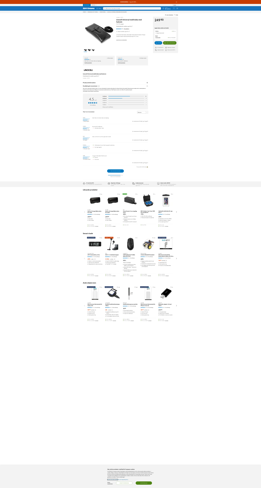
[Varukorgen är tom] (177, 8)
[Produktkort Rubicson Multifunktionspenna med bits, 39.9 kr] (130, 293)
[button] (85, 50)
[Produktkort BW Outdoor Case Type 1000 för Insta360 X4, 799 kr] (148, 200)
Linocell (121, 24)
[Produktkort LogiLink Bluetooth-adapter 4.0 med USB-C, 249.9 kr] (166, 293)
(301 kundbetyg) (97, 214)
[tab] (87, 5)
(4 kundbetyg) (167, 307)
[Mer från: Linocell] (88, 70)
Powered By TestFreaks (141, 166)
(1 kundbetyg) (132, 258)
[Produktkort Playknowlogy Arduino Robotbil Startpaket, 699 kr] (148, 244)
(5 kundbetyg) (167, 214)
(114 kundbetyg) (97, 307)
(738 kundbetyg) (115, 307)
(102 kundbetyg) (115, 214)
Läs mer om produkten (121, 40)
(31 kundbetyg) (150, 256)
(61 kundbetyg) (97, 256)
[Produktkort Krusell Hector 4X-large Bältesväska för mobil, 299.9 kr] (113, 200)
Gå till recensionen (88, 62)
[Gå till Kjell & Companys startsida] (89, 8)
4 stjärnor (105, 98)
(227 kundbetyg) (150, 307)
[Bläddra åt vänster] (84, 211)
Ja (143, 121)
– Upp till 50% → (129, 2)
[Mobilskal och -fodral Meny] (98, 12)
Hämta (159, 42)
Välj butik (96, 226)
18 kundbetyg (126, 28)
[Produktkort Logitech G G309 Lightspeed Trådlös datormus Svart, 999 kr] (130, 244)
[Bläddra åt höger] (176, 211)
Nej (146, 121)
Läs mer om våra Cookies (112, 479)
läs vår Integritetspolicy (123, 479)
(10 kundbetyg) (167, 258)
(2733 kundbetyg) (133, 306)
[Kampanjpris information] (94, 259)
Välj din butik (157, 37)
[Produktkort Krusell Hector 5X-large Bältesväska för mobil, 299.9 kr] (95, 200)
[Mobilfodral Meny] (106, 12)
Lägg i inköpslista (169, 14)
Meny (99, 8)
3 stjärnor (105, 100)
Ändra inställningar (110, 483)
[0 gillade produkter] (174, 8)
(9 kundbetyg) (114, 256)
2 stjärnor (105, 102)
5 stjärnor (105, 96)
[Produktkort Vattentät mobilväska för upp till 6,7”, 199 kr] (166, 200)
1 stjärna (104, 104)
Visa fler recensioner (115, 170)
